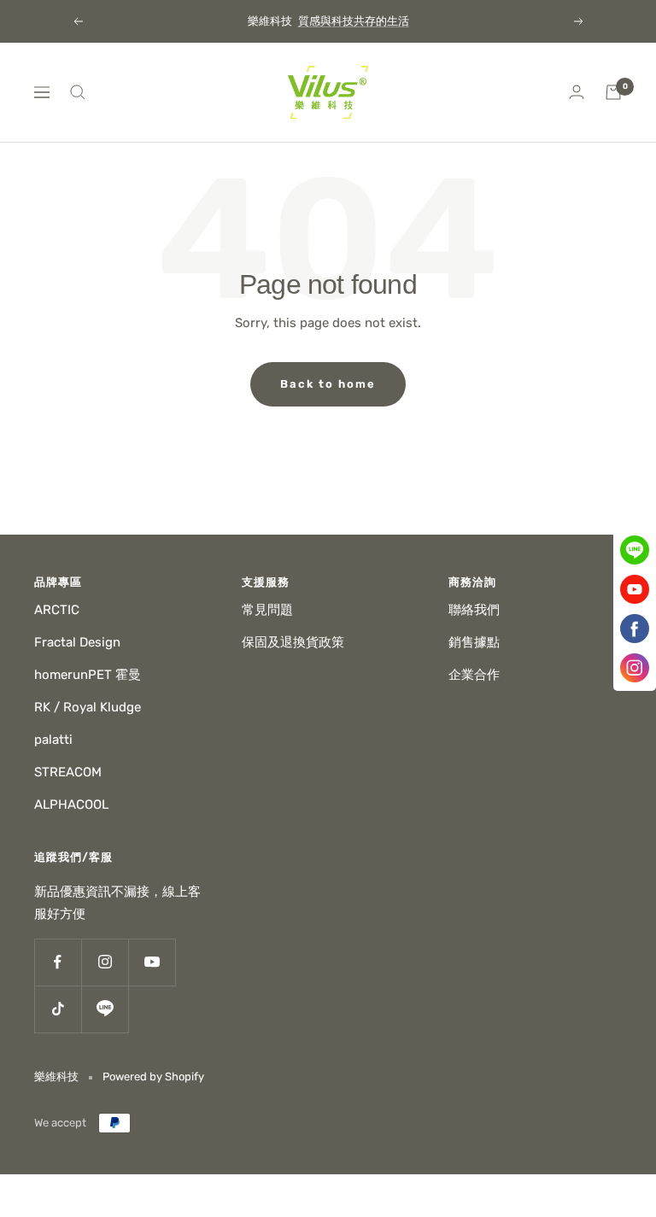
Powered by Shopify (153, 1076)
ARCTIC (56, 609)
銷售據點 (474, 642)
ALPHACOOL (71, 804)
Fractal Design (77, 642)
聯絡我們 (474, 609)
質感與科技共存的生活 (353, 21)
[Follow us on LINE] (104, 1009)
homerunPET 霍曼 (87, 674)
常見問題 (267, 609)
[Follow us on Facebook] (57, 962)
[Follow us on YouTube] (151, 962)
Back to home (328, 383)
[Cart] (613, 92)
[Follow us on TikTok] (57, 1009)
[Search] (77, 92)
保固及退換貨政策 (293, 642)
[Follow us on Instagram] (104, 962)
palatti (53, 739)
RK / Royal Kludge (87, 707)
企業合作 (474, 674)
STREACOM (68, 772)
